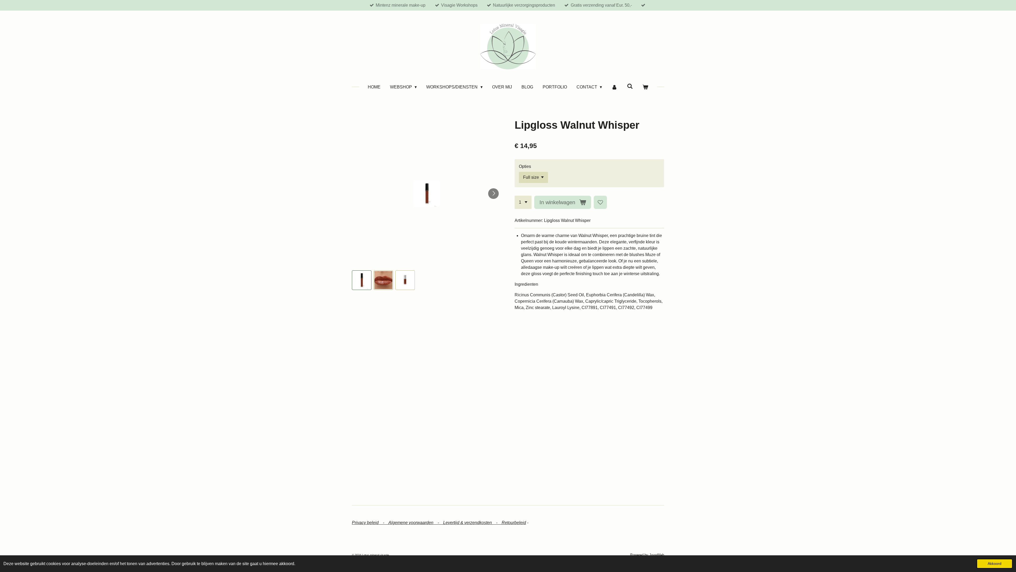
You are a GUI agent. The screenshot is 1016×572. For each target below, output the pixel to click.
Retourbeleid (514, 522)
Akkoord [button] (994, 563)
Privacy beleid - (370, 522)
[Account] (614, 87)
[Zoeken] (629, 86)
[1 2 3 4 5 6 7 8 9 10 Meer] (523, 202)
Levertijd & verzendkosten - (472, 522)
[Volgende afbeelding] (493, 193)
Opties (525, 166)
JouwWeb (656, 555)
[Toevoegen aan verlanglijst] (600, 202)
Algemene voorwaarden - (415, 522)
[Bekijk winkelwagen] (645, 87)
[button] (361, 280)
